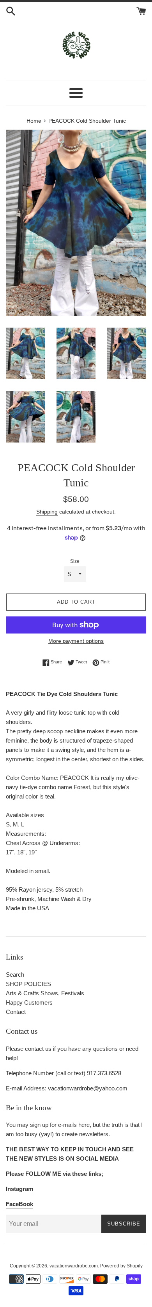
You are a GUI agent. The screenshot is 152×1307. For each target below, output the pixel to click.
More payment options (76, 641)
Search (15, 974)
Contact (16, 1011)
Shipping (47, 512)
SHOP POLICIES (28, 984)
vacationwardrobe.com (73, 1266)
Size (75, 561)
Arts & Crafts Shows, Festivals (45, 993)
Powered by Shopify (121, 1266)
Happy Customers (29, 1002)
